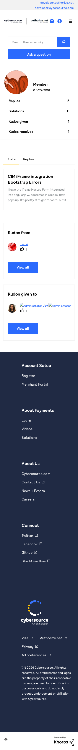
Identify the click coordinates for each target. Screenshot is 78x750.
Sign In (60, 21)
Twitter (27, 535)
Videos (27, 429)
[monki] (19, 250)
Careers (28, 499)
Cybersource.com (36, 474)
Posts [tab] (11, 159)
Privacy (28, 646)
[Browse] (68, 21)
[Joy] (39, 311)
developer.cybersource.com (54, 8)
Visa (25, 638)
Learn (26, 420)
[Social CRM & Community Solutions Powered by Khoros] (64, 740)
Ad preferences (34, 655)
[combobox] (39, 42)
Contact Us (31, 482)
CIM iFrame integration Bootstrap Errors (30, 179)
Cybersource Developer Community (13, 21)
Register (28, 375)
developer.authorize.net (57, 2)
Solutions (29, 437)
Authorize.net (51, 638)
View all (23, 267)
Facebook (29, 544)
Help (53, 21)
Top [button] (6, 739)
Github (27, 552)
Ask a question (39, 54)
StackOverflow (34, 561)
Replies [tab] (28, 159)
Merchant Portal (35, 384)
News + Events (33, 491)
